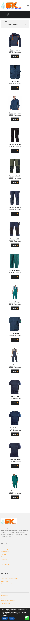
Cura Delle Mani (5, 564)
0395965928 (6, 581)
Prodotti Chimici (5, 567)
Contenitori (4, 559)
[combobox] (15, 24)
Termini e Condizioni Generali (8, 600)
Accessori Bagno (5, 549)
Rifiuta (11, 618)
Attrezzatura (4, 554)
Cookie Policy (4, 598)
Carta (2, 556)
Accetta (4, 618)
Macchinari (3, 562)
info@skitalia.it (8, 584)
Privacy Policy (4, 595)
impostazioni (5, 615)
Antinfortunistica (5, 551)
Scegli (14, 56)
